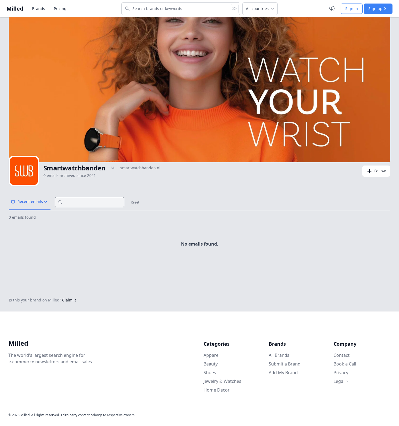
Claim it (69, 300)
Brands (38, 8)
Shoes (210, 373)
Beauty (211, 364)
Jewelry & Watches (222, 381)
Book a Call (345, 364)
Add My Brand (283, 373)
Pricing (60, 8)
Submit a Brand (284, 364)
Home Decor (217, 390)
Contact (342, 355)
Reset (135, 202)
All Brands (279, 355)
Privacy (341, 373)
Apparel (212, 355)
